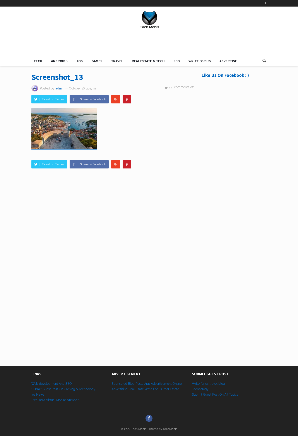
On (221, 394)
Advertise (228, 61)
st (210, 394)
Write (148, 389)
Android (58, 61)
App (147, 383)
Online (177, 383)
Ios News (37, 394)
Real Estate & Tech (148, 61)
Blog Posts (135, 383)
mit (200, 394)
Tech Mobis (138, 429)
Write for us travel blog (208, 383)
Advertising (120, 389)
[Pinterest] (127, 99)
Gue (206, 394)
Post (215, 394)
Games (96, 61)
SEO (176, 61)
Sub (195, 394)
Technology (200, 389)
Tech (38, 61)
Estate (174, 389)
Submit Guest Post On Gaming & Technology (63, 389)
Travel (117, 61)
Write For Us (199, 61)
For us (157, 389)
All (226, 394)
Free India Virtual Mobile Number (55, 400)
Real (166, 389)
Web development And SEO (51, 383)
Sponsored (119, 383)
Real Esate (136, 389)
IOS (80, 61)
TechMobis (170, 429)
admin (59, 88)
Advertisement (161, 383)
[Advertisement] (234, 157)
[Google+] (115, 99)
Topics (233, 394)
